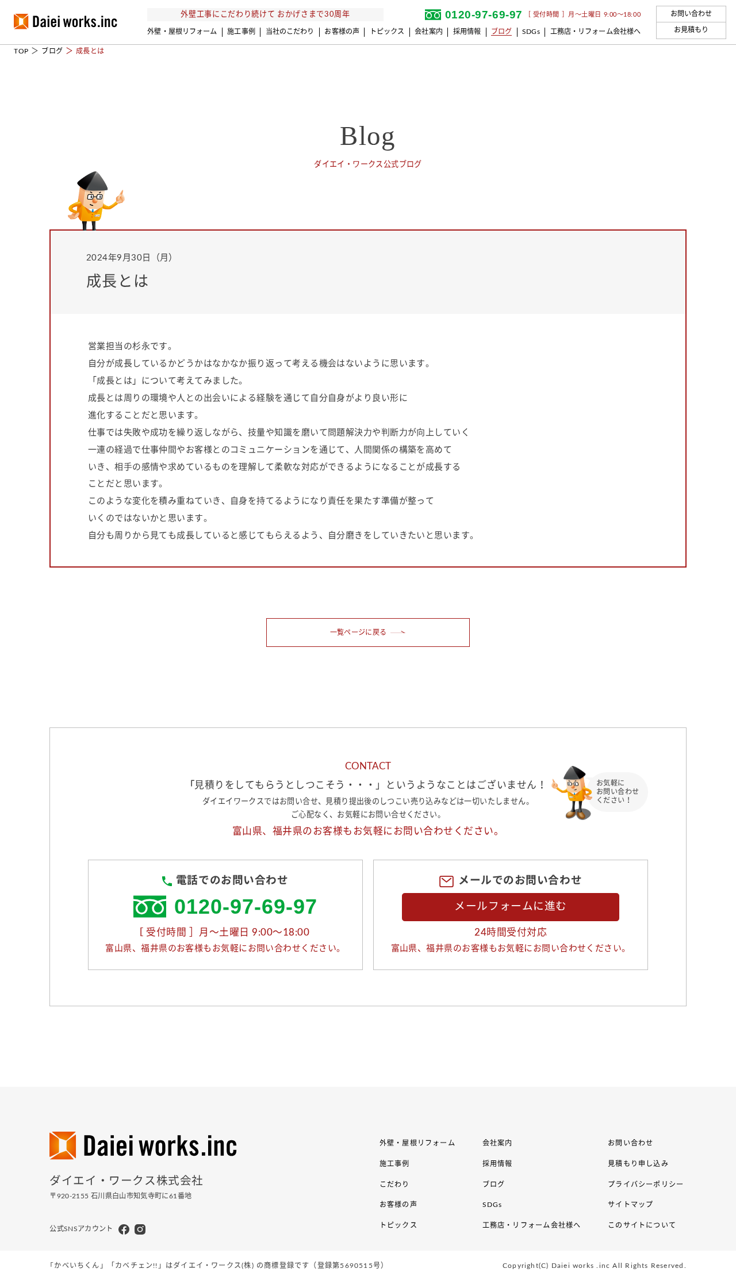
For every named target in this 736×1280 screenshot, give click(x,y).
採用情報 (467, 31)
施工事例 (241, 31)
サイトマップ (630, 1204)
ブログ (501, 31)
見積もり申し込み (638, 1163)
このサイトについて (642, 1225)
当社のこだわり (290, 31)
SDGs (531, 31)
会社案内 (429, 31)
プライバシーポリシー (646, 1184)
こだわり (394, 1184)
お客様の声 (341, 31)
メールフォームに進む (510, 906)
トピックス (387, 31)
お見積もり (691, 29)
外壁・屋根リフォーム (182, 31)
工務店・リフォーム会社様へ (595, 31)
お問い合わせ (691, 13)
